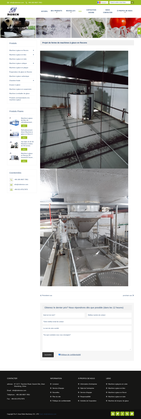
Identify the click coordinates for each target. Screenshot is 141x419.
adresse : (10, 384)
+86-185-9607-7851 (35, 2)
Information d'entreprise (88, 384)
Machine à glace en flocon (117, 392)
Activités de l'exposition (88, 401)
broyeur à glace (14, 85)
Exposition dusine (91, 11)
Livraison (55, 384)
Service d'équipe (58, 388)
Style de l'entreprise (87, 388)
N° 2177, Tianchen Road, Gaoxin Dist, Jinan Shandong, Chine (29, 385)
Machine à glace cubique (18, 63)
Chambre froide (14, 80)
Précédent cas (46, 295)
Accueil (44, 11)
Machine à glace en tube (18, 59)
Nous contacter (107, 11)
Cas (80, 11)
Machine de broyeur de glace (118, 401)
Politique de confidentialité (61, 401)
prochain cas (127, 295)
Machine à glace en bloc (17, 55)
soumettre (48, 355)
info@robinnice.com (17, 2)
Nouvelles (70, 11)
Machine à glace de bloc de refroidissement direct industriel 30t (27, 120)
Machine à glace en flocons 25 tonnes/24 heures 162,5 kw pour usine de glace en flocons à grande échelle (27, 155)
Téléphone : (11, 394)
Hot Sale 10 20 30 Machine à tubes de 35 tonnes (27, 144)
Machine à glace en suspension (20, 89)
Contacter (12, 378)
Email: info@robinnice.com (47, 414)
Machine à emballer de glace (19, 93)
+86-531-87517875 (21, 189)
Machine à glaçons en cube (117, 384)
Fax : (9, 399)
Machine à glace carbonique (19, 76)
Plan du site (56, 396)
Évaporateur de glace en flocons (20, 72)
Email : (9, 390)
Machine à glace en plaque (18, 67)
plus (24, 126)
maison (10, 28)
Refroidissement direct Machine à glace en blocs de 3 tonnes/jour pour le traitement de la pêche (27, 132)
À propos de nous (124, 11)
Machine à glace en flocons (18, 50)
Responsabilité (85, 396)
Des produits (56, 11)
